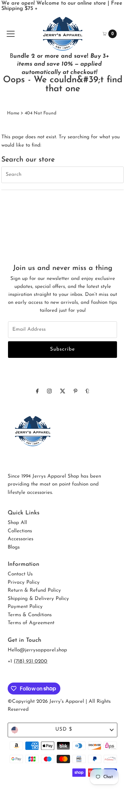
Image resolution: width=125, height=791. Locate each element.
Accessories (20, 539)
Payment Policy (25, 606)
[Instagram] (49, 392)
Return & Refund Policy (34, 590)
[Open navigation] (11, 34)
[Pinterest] (75, 392)
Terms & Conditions (30, 615)
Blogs (14, 547)
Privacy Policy (24, 582)
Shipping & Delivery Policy (38, 598)
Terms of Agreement (31, 623)
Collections (20, 531)
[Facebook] (37, 392)
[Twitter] (62, 392)
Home (13, 113)
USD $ (63, 729)
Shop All (17, 522)
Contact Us (20, 574)
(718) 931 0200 (30, 661)
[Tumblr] (87, 392)
